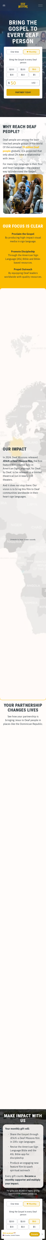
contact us (32, 1193)
